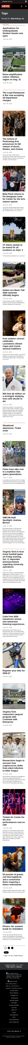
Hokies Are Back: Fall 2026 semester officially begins (13, 292)
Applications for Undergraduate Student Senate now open (13, 32)
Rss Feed (6, 24)
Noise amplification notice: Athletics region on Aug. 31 (12, 77)
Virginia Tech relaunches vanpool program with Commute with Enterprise (13, 717)
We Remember (14, 998)
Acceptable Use (14, 995)
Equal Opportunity (14, 1014)
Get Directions (11, 983)
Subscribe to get (14, 966)
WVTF (14, 1017)
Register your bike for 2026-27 (14, 671)
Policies (14, 1012)
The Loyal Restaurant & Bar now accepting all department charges (13, 96)
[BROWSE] (21, 6)
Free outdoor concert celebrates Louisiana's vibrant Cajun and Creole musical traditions (13, 343)
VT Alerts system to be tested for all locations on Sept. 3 (13, 247)
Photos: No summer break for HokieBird (13, 927)
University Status (14, 990)
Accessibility (14, 1002)
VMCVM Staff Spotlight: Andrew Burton (12, 520)
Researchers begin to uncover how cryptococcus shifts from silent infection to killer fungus (13, 765)
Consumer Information (14, 1005)
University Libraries (14, 1000)
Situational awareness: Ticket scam (12, 428)
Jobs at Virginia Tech (14, 1022)
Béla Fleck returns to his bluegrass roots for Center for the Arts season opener (14, 198)
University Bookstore (14, 1019)
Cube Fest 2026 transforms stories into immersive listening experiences (13, 620)
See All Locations (12, 986)
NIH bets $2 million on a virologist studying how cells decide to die (14, 397)
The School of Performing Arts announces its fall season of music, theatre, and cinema (13, 144)
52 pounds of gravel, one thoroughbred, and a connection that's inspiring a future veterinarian (13, 879)
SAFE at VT (14, 1010)
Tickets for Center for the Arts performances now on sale (14, 821)
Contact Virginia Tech (13, 988)
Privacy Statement (14, 993)
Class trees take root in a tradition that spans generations (13, 472)
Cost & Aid (14, 1007)
